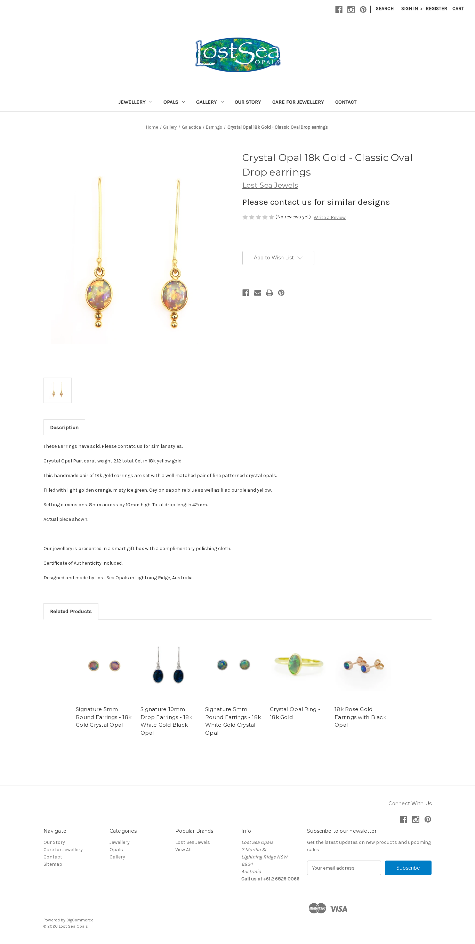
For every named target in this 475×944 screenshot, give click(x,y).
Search (385, 8)
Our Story (248, 102)
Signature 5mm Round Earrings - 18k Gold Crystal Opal (103, 717)
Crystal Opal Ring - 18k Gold (295, 713)
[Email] (257, 293)
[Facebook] (339, 9)
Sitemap (52, 864)
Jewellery (132, 102)
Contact (345, 102)
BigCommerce (80, 920)
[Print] (269, 293)
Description (64, 427)
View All (183, 850)
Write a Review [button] (330, 217)
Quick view (104, 664)
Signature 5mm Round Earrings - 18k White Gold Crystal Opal (233, 721)
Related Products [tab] (71, 611)
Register (436, 8)
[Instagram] (351, 9)
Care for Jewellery (298, 102)
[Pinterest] (363, 9)
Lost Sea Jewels (192, 842)
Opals (170, 102)
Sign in (409, 8)
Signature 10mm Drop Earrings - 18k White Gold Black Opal (166, 721)
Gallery (206, 102)
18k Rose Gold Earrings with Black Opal (360, 717)
